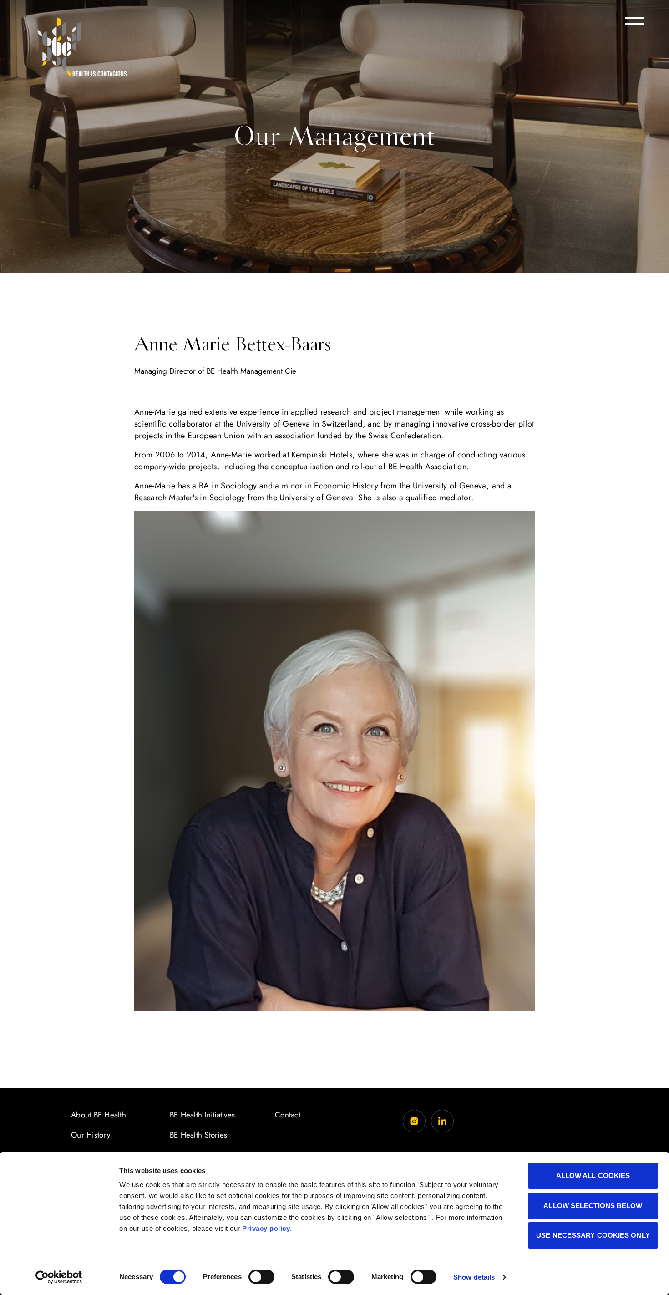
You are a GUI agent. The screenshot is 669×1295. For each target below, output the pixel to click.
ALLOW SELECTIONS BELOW (592, 1205)
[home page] (81, 46)
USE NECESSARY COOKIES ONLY (593, 1235)
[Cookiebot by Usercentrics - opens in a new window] (59, 1277)
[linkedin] (442, 1121)
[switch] (261, 1277)
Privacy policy (266, 1228)
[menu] (634, 21)
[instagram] (414, 1121)
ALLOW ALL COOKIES (593, 1175)
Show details (474, 1277)
